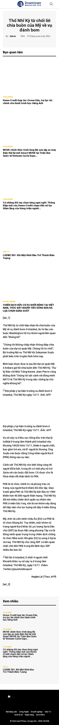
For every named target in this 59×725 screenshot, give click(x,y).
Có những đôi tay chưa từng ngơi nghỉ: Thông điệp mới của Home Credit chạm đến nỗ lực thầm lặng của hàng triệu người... (29, 205)
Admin (13, 36)
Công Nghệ (8, 97)
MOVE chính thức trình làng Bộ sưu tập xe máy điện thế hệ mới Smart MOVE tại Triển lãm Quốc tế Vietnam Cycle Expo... (29, 152)
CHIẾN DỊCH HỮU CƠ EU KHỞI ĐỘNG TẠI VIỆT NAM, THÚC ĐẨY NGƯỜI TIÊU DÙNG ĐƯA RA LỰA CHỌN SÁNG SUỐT (28, 307)
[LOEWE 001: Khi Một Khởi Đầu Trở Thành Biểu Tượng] (29, 231)
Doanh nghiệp (9, 301)
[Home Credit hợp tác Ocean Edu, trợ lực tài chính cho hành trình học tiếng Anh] (29, 76)
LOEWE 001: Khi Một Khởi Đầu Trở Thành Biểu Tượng (18, 670)
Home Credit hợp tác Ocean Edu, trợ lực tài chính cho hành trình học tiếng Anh (27, 102)
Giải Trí (6, 252)
